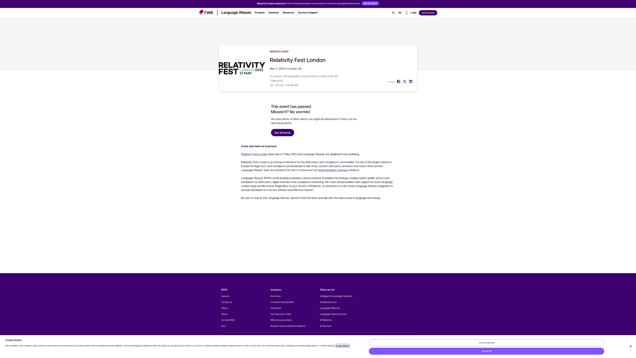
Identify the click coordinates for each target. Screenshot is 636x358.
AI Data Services (328, 301)
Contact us (226, 301)
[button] (206, 12)
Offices (224, 307)
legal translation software (333, 170)
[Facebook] (399, 82)
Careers (225, 296)
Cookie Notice (342, 345)
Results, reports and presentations (288, 325)
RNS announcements (281, 319)
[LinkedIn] (411, 82)
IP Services (325, 325)
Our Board (276, 307)
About (224, 313)
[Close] (630, 346)
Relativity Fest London (254, 154)
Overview (276, 296)
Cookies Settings (487, 342)
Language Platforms (330, 307)
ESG (223, 325)
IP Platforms (326, 319)
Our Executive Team (281, 313)
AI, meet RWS (228, 319)
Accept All (487, 351)
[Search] (393, 13)
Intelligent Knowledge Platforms (336, 296)
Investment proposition (282, 301)
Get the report (370, 3)
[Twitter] (405, 82)
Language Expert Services (333, 313)
